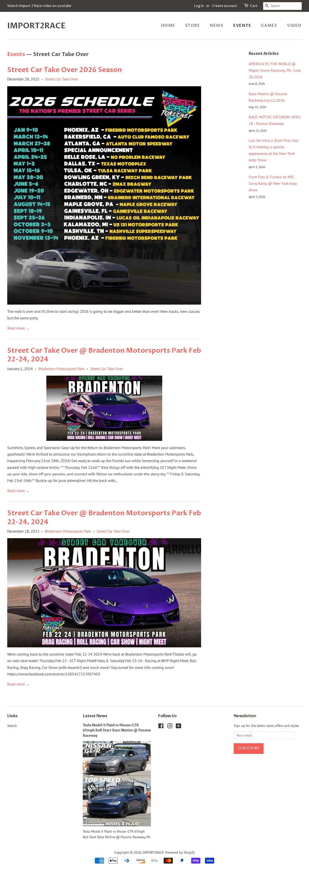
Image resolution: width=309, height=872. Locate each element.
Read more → (18, 328)
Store (192, 25)
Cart (254, 6)
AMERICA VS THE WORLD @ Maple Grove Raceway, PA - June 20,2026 (275, 70)
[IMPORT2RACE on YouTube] (178, 727)
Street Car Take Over (61, 79)
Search (12, 725)
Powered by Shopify (180, 852)
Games (269, 25)
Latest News (95, 716)
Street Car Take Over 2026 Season (64, 69)
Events (242, 25)
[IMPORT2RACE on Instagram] (169, 727)
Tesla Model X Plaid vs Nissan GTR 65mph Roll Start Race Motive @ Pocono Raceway (117, 730)
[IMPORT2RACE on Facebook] (161, 727)
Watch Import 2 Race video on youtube (39, 6)
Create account (224, 6)
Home (168, 25)
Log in (199, 6)
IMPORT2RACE (36, 25)
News (216, 25)
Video (294, 25)
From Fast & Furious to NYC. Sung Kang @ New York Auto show (273, 183)
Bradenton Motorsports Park (61, 368)
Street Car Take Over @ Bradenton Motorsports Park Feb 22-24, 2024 (104, 355)
